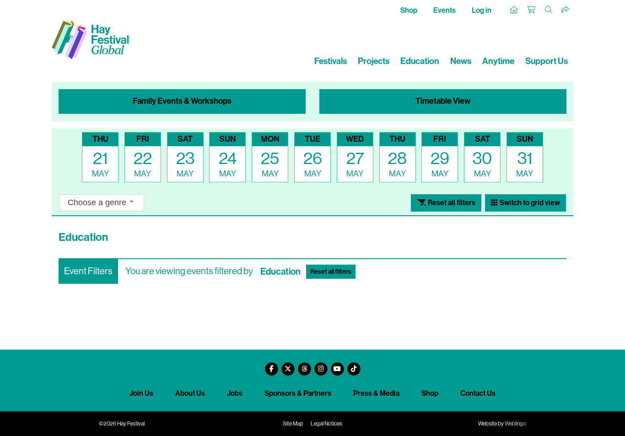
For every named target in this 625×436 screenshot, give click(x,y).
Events (444, 10)
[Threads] (304, 365)
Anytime (498, 61)
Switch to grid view (529, 202)
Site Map (293, 423)
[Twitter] (288, 365)
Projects (373, 61)
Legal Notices (326, 423)
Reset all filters (450, 202)
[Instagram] (320, 365)
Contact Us (478, 393)
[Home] (514, 10)
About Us (190, 393)
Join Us (141, 393)
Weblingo (515, 423)
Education (419, 61)
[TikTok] (353, 365)
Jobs (234, 393)
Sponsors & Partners (297, 393)
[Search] (549, 10)
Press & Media (376, 393)
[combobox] (101, 202)
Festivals (330, 61)
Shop (408, 10)
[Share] (565, 10)
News (460, 61)
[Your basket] (531, 10)
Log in (481, 10)
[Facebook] (271, 365)
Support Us (546, 61)
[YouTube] (337, 365)
